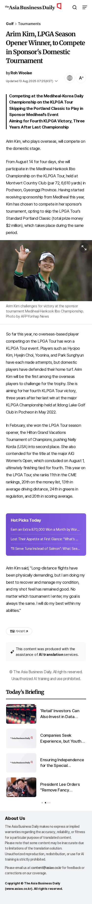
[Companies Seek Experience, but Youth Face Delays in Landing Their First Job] (21, 747)
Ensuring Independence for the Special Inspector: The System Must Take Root (62, 763)
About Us (15, 818)
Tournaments (29, 24)
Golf (10, 24)
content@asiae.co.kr (46, 868)
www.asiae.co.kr (18, 889)
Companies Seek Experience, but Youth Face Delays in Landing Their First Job (61, 738)
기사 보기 (17, 631)
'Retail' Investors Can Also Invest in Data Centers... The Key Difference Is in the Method (59, 714)
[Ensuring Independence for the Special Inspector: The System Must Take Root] (21, 771)
